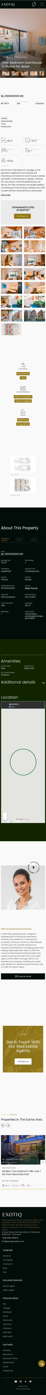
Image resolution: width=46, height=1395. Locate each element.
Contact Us (8, 1264)
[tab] (8, 539)
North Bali (7, 1332)
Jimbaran (7, 1328)
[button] (34, 4)
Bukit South (8, 1336)
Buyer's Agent (9, 1286)
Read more (5, 195)
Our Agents (8, 1260)
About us (7, 1256)
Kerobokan (8, 1320)
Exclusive (7, 1350)
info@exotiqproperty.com (13, 1241)
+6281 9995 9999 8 (10, 1238)
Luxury (5, 1366)
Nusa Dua (7, 1324)
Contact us (22, 216)
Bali (4, 1304)
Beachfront (8, 1354)
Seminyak (7, 1312)
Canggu (6, 1308)
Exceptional (8, 1370)
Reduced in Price (10, 1358)
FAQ (4, 1272)
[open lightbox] (5, 73)
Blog (5, 1268)
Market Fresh (8, 1362)
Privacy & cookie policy (23, 1389)
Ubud (5, 1316)
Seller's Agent (8, 1290)
